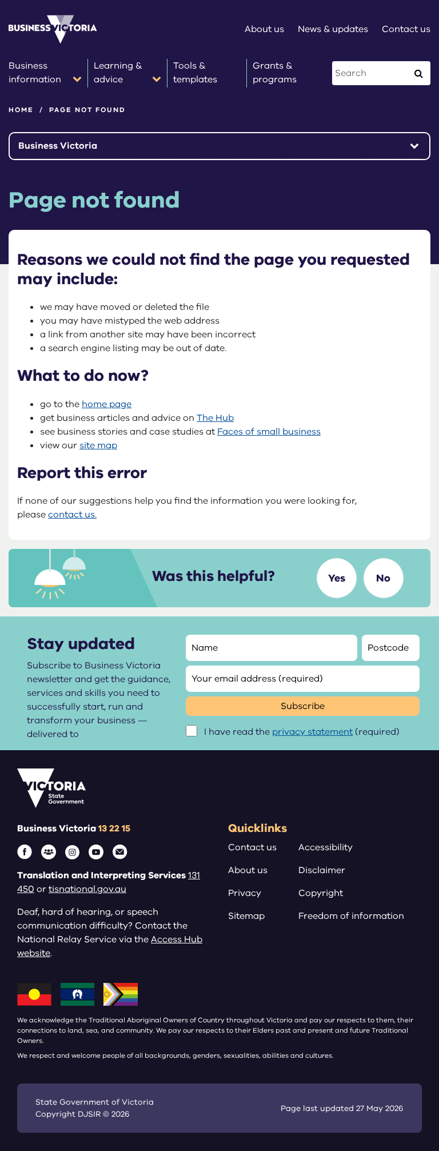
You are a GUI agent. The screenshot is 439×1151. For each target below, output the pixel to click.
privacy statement (312, 732)
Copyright (320, 893)
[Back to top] (405, 1107)
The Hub (215, 418)
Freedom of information (351, 916)
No (383, 578)
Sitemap (246, 916)
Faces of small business (269, 431)
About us (248, 870)
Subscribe (303, 706)
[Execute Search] (418, 73)
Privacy (244, 893)
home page (106, 404)
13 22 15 (114, 828)
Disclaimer (321, 870)
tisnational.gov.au (87, 889)
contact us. (72, 514)
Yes (336, 578)
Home (21, 109)
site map (98, 445)
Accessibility (325, 847)
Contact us (252, 847)
